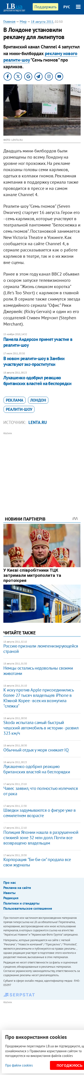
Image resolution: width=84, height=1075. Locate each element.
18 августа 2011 (42, 22)
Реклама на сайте (17, 887)
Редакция (10, 898)
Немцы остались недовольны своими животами (38, 670)
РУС (66, 6)
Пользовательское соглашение (27, 908)
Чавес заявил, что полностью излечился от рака (40, 791)
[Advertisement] (42, 468)
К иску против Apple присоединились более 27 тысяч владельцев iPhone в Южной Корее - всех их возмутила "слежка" (38, 698)
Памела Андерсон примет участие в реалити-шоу (37, 342)
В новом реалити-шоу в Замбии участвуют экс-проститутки (33, 361)
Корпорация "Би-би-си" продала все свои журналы (37, 862)
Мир (23, 21)
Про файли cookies (19, 1065)
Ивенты (9, 892)
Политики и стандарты (21, 903)
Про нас (9, 882)
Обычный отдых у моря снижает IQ (36, 750)
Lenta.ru (37, 422)
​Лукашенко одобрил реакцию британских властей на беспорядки (37, 380)
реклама (14, 400)
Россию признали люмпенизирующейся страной (40, 648)
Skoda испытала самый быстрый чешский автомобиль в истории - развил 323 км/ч (40, 728)
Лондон (38, 400)
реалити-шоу (19, 409)
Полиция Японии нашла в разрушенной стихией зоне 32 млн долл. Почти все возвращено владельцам (40, 837)
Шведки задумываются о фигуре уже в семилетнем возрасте (39, 812)
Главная (9, 21)
